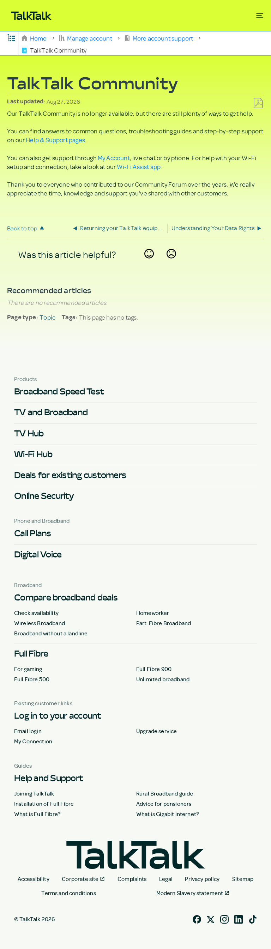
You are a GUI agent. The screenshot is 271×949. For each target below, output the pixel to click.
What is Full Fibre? (37, 813)
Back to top (22, 228)
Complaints (132, 878)
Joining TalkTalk (34, 793)
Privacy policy (202, 878)
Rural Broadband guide (164, 793)
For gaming (28, 668)
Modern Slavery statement (189, 892)
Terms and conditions (68, 892)
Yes (149, 262)
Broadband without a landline (51, 633)
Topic (47, 317)
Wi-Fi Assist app (139, 166)
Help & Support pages (55, 140)
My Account (114, 158)
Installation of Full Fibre (44, 803)
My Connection (33, 741)
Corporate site (80, 878)
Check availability (36, 612)
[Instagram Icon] (224, 918)
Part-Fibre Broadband (163, 623)
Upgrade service (156, 731)
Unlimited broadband (162, 679)
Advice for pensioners (163, 803)
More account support (162, 38)
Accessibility (33, 878)
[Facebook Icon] (197, 918)
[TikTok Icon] (252, 918)
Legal (166, 878)
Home (38, 38)
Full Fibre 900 (153, 668)
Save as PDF (258, 103)
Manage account (89, 38)
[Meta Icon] (211, 918)
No (171, 262)
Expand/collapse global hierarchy (11, 37)
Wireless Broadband (39, 623)
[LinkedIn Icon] (238, 918)
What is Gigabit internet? (167, 813)
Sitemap (242, 878)
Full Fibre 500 (31, 679)
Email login (28, 731)
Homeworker (152, 612)
